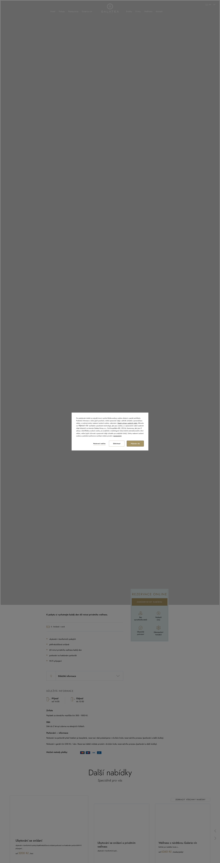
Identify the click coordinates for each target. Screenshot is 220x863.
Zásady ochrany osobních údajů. (128, 423)
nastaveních (117, 436)
